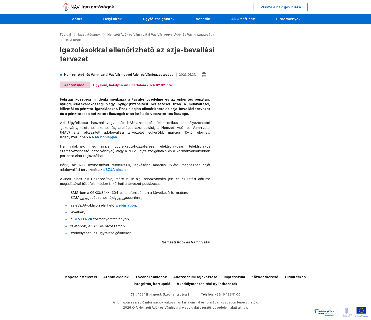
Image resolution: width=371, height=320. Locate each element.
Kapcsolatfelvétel (81, 277)
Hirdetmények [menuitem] (288, 19)
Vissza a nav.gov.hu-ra (280, 7)
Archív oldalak (116, 277)
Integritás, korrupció (152, 284)
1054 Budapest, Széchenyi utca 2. (164, 294)
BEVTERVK (82, 219)
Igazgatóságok (89, 34)
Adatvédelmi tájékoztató (195, 277)
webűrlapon (126, 205)
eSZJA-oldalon (116, 170)
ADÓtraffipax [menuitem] (243, 19)
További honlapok (151, 277)
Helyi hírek (73, 40)
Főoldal (65, 34)
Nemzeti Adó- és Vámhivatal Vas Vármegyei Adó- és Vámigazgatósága (160, 34)
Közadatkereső (264, 277)
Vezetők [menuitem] (203, 19)
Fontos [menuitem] (76, 19)
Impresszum (234, 277)
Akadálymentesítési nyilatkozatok (207, 284)
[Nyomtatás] (204, 75)
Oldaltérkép (295, 277)
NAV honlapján (104, 137)
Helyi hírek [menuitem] (112, 19)
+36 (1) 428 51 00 (227, 294)
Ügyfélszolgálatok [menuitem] (159, 19)
